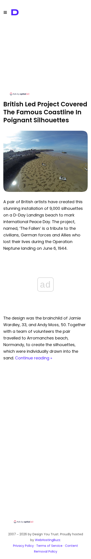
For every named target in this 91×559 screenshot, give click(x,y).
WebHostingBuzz (47, 540)
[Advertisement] (45, 61)
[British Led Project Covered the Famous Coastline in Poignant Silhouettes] (45, 190)
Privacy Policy (23, 545)
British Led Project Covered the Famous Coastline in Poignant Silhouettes (45, 112)
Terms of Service (49, 545)
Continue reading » (33, 358)
